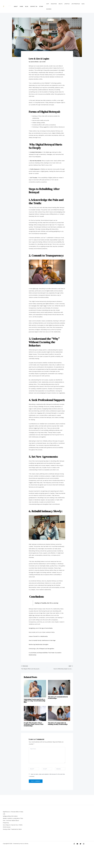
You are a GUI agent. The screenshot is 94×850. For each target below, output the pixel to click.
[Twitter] (80, 843)
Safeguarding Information (10, 816)
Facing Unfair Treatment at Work (12, 829)
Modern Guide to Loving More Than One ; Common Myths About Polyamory (13, 820)
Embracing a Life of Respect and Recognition (41, 648)
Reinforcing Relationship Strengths (38, 644)
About (16, 6)
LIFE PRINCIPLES (75, 3)
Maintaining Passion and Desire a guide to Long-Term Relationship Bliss (34, 700)
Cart (47, 3)
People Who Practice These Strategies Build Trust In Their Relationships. (33, 724)
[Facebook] (74, 843)
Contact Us (33, 6)
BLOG (26, 6)
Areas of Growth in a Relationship (38, 636)
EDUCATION (54, 3)
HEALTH (60, 3)
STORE (41, 6)
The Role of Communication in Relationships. (58, 697)
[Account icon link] (90, 6)
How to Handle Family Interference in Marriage (42, 640)
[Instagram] (83, 843)
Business (48, 9)
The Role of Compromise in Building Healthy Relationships (58, 723)
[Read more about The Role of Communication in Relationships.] (59, 687)
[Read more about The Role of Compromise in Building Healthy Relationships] (59, 713)
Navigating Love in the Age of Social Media (41, 628)
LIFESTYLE (67, 3)
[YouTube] (77, 843)
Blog (83, 3)
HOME (21, 6)
